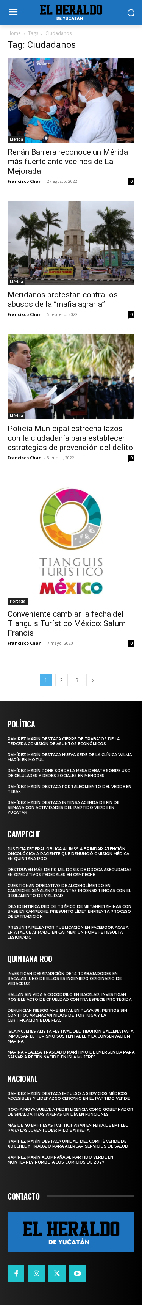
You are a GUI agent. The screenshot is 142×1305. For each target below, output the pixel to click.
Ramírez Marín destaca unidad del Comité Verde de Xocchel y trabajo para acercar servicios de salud (68, 1144)
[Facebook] (16, 1273)
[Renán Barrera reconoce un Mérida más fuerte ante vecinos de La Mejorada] (71, 100)
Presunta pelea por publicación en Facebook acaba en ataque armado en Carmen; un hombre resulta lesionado (68, 932)
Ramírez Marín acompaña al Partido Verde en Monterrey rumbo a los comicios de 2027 (60, 1160)
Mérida (16, 139)
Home (14, 33)
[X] (56, 1273)
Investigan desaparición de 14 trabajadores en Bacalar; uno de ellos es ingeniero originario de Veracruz (65, 978)
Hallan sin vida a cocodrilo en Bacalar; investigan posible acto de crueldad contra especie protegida (69, 997)
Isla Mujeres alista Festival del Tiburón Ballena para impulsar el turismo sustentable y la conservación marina (70, 1036)
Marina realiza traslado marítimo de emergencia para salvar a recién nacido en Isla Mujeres (71, 1055)
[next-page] (92, 680)
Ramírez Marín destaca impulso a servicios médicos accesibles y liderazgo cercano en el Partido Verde (69, 1096)
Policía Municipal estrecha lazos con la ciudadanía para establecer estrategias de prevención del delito (70, 438)
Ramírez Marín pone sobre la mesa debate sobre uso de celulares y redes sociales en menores (69, 773)
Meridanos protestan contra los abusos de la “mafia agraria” (63, 299)
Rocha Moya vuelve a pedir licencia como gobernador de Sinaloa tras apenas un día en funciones (70, 1112)
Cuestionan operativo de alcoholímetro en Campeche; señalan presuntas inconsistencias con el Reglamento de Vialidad (69, 890)
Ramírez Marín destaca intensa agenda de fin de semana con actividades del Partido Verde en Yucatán (63, 807)
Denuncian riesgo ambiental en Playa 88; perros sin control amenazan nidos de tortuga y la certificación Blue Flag (67, 1015)
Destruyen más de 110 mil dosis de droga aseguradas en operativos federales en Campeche (70, 872)
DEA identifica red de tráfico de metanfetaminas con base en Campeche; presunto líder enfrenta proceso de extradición (69, 911)
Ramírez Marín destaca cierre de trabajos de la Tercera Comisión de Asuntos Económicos (64, 741)
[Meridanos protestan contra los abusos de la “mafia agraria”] (71, 243)
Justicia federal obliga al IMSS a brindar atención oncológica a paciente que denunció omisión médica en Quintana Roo (68, 853)
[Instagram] (36, 1273)
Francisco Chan (25, 181)
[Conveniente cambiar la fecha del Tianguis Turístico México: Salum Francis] (71, 541)
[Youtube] (77, 1273)
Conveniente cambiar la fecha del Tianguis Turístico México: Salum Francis (67, 623)
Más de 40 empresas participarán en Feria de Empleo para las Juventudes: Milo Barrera (68, 1128)
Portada (17, 601)
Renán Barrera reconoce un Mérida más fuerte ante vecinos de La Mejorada (68, 162)
